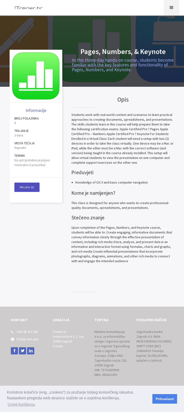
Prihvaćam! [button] (165, 399)
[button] (171, 8)
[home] (29, 8)
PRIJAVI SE (27, 187)
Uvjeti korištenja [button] (21, 404)
